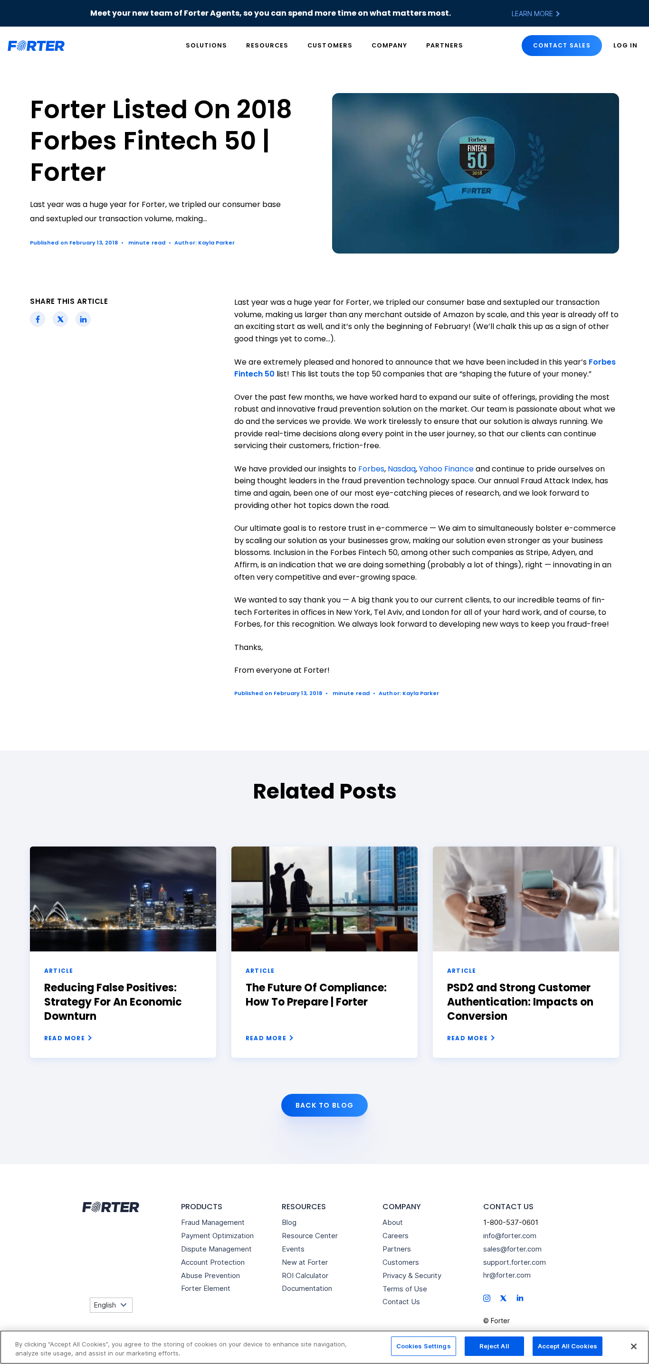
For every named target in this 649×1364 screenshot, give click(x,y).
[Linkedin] (520, 1297)
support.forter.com (514, 1262)
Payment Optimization (217, 1235)
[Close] (633, 1346)
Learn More (533, 13)
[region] (324, 1347)
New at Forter (305, 1262)
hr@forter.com (507, 1274)
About (392, 1222)
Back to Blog (325, 1105)
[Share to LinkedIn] (83, 319)
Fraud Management (213, 1222)
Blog (289, 1222)
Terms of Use (404, 1288)
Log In (625, 45)
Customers (329, 45)
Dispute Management (216, 1248)
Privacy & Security (411, 1275)
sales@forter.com (512, 1248)
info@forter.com (509, 1235)
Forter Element (205, 1288)
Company (389, 45)
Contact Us (401, 1301)
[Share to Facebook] (37, 319)
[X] (503, 1297)
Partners (444, 45)
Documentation (307, 1288)
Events (293, 1248)
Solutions (206, 45)
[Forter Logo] (109, 1207)
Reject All (494, 1346)
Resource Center (310, 1235)
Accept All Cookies (567, 1346)
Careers (395, 1235)
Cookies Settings (423, 1346)
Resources (267, 45)
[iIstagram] (486, 1297)
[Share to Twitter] (60, 319)
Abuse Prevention (210, 1275)
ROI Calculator (305, 1275)
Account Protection (213, 1262)
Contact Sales (562, 45)
